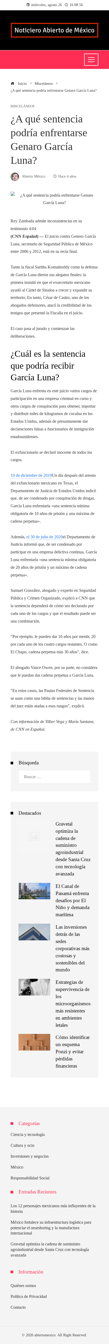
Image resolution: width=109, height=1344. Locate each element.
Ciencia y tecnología (28, 1134)
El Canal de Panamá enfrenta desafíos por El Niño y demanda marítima (72, 900)
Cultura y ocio (22, 1145)
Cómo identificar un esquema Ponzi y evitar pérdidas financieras (73, 1051)
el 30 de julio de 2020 (44, 537)
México (17, 1167)
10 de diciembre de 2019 (31, 475)
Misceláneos (22, 106)
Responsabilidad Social (30, 1178)
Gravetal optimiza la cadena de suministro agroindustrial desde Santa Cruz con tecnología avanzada (50, 1249)
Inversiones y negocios (30, 1156)
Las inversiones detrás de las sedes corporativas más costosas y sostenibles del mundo (72, 948)
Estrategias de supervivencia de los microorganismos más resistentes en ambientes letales (73, 1003)
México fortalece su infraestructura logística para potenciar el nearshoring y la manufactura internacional (51, 1228)
